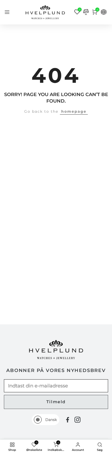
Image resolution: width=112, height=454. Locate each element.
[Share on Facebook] (67, 420)
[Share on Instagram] (77, 419)
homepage (73, 111)
